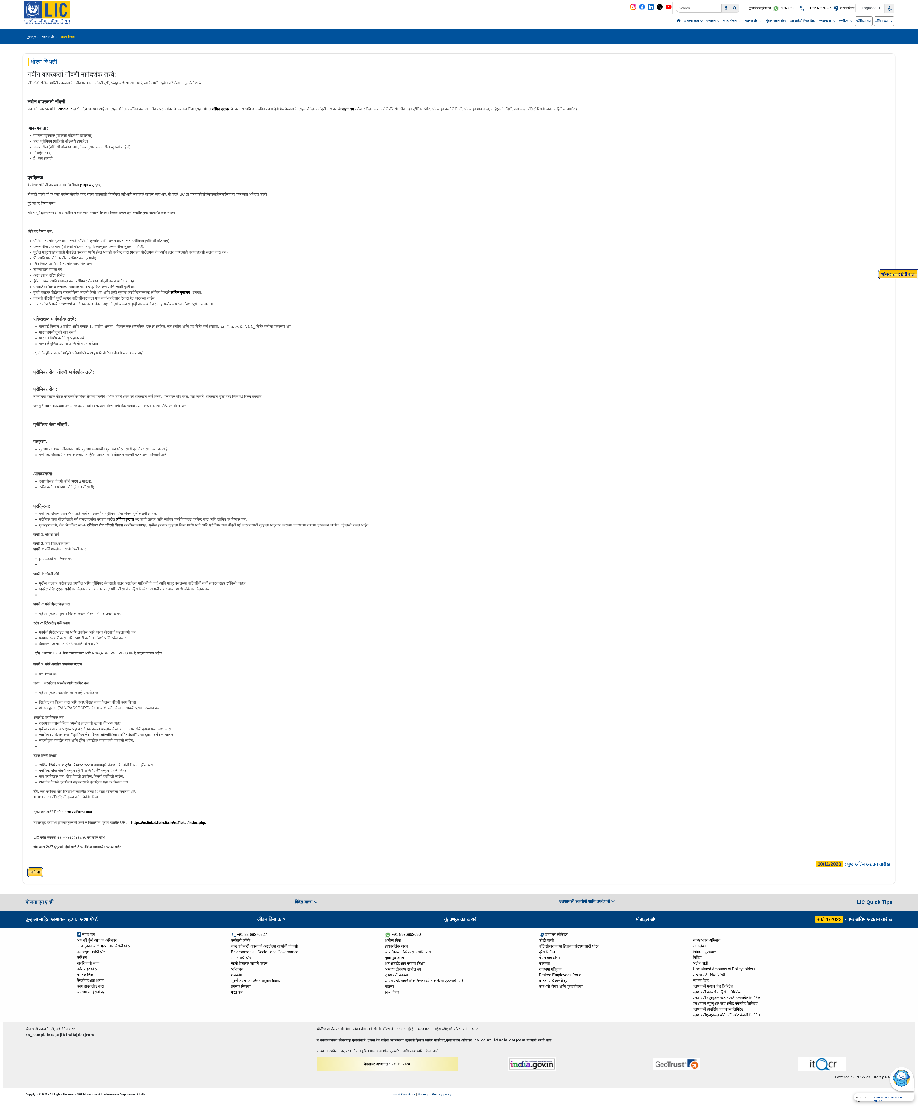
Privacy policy (441, 1094)
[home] (678, 20)
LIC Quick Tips (874, 902)
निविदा (697, 957)
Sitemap (423, 1094)
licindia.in (64, 109)
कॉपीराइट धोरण (87, 969)
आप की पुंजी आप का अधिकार (97, 940)
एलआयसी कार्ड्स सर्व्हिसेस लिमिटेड (717, 992)
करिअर (82, 957)
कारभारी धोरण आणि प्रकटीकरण (561, 986)
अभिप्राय (237, 969)
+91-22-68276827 (818, 8)
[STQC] (822, 1064)
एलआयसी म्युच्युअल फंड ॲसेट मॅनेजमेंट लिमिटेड (725, 1003)
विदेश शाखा (304, 901)
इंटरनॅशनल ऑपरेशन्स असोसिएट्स (408, 952)
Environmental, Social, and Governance (264, 952)
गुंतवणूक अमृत (394, 958)
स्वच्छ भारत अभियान (706, 940)
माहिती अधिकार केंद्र (553, 981)
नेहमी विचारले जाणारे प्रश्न (249, 963)
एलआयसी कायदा (396, 975)
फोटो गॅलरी (546, 940)
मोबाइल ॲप (646, 919)
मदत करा (237, 992)
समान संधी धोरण (242, 958)
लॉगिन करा (882, 21)
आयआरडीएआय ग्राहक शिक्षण (405, 963)
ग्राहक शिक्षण (86, 975)
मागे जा (35, 872)
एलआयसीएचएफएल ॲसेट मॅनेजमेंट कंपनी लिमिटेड (726, 1015)
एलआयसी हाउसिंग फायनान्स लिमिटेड (718, 1009)
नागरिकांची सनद (88, 963)
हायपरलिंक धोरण (396, 946)
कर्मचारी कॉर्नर (240, 940)
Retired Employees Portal (560, 975)
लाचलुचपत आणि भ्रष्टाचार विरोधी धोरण (104, 946)
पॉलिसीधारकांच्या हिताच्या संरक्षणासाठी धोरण (569, 946)
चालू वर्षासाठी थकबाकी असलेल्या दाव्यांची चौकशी (264, 946)
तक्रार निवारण (241, 986)
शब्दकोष (236, 975)
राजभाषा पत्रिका (550, 969)
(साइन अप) (87, 185)
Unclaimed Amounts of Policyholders (724, 969)
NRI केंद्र (392, 992)
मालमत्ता (544, 963)
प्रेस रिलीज (547, 952)
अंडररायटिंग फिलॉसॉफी (709, 975)
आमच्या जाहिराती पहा (91, 992)
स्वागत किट (701, 980)
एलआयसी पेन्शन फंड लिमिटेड (713, 986)
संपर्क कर (88, 935)
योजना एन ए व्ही (40, 902)
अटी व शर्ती (700, 963)
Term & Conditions (403, 1094)
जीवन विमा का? (271, 919)
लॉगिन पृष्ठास (125, 519)
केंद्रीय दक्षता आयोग (90, 980)
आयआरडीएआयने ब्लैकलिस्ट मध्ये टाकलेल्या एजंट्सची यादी (424, 981)
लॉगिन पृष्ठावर (221, 109)
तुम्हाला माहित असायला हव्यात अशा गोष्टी (62, 919)
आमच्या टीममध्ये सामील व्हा (403, 969)
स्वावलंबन (699, 946)
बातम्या (389, 986)
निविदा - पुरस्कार (704, 952)
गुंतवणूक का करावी (461, 919)
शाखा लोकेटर (846, 8)
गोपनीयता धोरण (549, 958)
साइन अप (347, 109)
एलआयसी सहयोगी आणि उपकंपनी (585, 901)
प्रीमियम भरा (863, 21)
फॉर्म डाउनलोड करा (90, 986)
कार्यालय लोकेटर (556, 935)
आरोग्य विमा (393, 940)
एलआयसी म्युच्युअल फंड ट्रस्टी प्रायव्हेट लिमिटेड (726, 998)
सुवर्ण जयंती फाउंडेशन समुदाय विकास (256, 981)
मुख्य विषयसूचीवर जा (760, 8)
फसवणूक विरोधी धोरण (92, 952)
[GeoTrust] (677, 1064)
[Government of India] (532, 1064)
